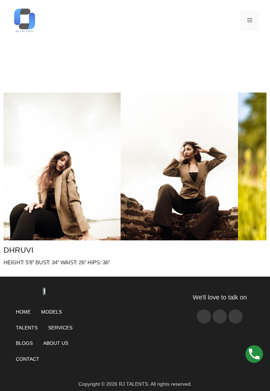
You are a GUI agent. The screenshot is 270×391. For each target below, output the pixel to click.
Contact (27, 359)
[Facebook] (204, 316)
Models (51, 312)
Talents (27, 327)
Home (23, 312)
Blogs (24, 343)
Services (60, 327)
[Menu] (249, 20)
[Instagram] (236, 316)
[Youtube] (220, 316)
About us (55, 343)
